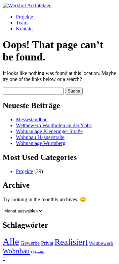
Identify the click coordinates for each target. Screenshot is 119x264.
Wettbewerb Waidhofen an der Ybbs (54, 125)
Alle (11, 241)
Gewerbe (30, 243)
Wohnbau (16, 251)
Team (21, 22)
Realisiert (71, 242)
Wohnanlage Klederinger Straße (49, 131)
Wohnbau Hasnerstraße (40, 137)
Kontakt (24, 28)
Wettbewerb (101, 243)
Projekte (24, 16)
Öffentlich (39, 252)
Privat (47, 243)
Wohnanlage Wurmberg (40, 143)
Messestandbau (32, 119)
